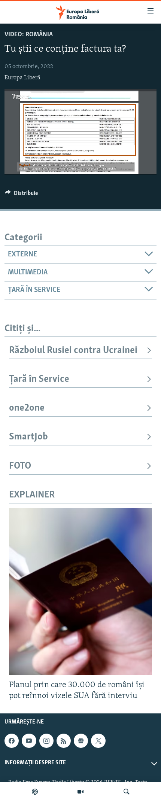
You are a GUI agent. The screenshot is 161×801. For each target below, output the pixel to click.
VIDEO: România (28, 34)
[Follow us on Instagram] (46, 741)
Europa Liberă (22, 78)
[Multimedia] (80, 791)
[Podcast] (35, 791)
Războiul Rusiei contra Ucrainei (73, 350)
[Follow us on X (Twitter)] (98, 741)
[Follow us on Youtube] (29, 741)
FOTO (20, 466)
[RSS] (64, 741)
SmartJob (28, 437)
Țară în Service (39, 379)
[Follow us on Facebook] (11, 741)
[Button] (21, 195)
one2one (27, 408)
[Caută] (126, 791)
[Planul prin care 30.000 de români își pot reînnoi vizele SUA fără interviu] (80, 591)
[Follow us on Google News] (81, 741)
